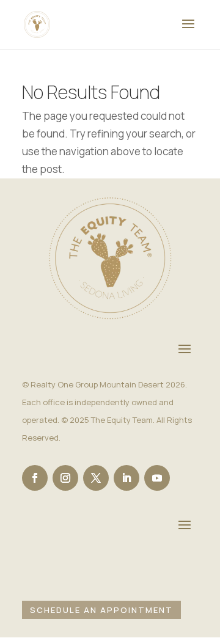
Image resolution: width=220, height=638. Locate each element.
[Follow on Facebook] (35, 478)
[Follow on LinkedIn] (126, 478)
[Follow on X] (96, 478)
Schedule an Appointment (101, 609)
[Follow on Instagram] (65, 478)
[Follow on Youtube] (157, 478)
